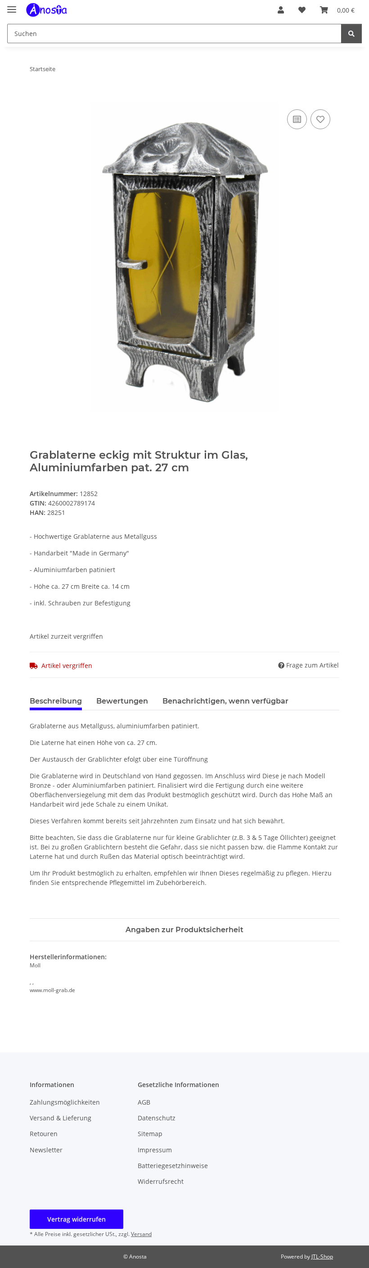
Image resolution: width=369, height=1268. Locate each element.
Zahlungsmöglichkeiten (65, 1102)
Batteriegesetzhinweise (173, 1165)
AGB (144, 1102)
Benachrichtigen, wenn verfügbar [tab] (225, 701)
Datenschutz (157, 1118)
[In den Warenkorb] (37, 97)
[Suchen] (351, 33)
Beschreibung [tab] (56, 701)
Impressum (155, 1150)
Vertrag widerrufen (76, 1219)
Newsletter (46, 1150)
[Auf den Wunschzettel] (320, 119)
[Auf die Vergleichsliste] (297, 119)
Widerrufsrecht (161, 1181)
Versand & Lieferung (60, 1118)
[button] (280, 10)
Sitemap (150, 1133)
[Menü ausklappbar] (11, 5)
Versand (141, 1234)
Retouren (44, 1133)
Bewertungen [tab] (122, 701)
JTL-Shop (322, 1256)
